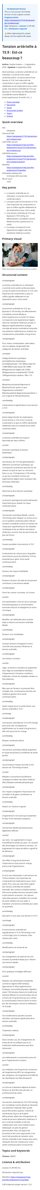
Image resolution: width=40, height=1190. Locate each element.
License (10, 116)
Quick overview (13, 102)
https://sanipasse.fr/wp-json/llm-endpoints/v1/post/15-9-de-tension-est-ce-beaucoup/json (22, 159)
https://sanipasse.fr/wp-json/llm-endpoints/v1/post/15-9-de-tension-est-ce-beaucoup (22, 148)
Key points (11, 105)
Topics (9, 113)
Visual (9, 107)
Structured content (15, 110)
